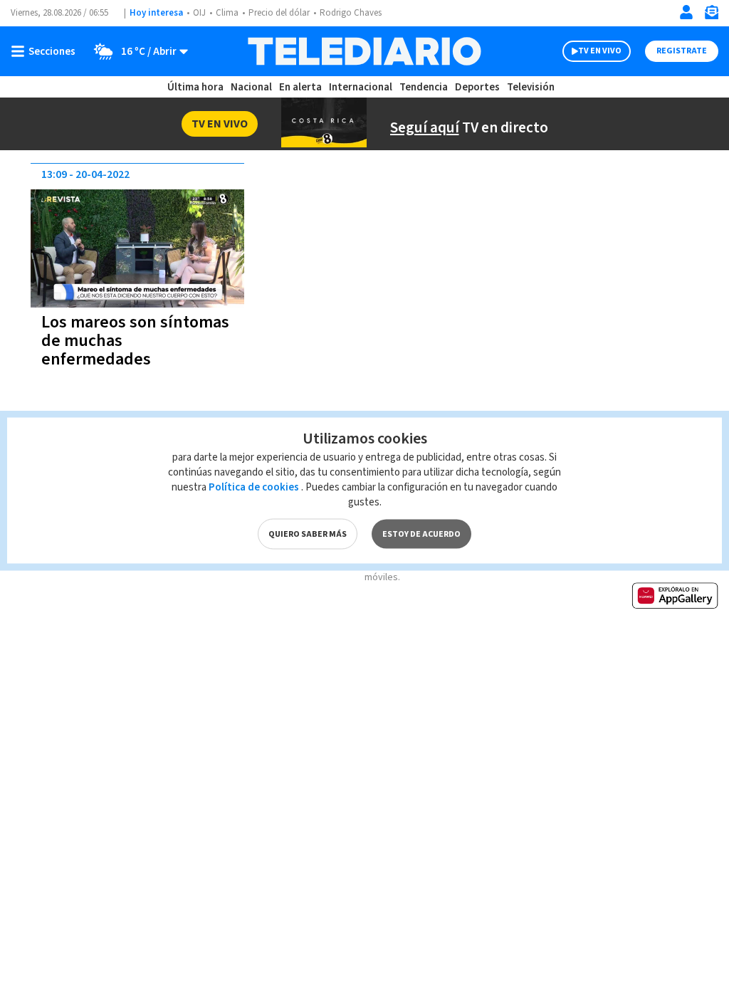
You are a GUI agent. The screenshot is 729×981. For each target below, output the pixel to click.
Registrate (681, 51)
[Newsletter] (711, 15)
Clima (227, 12)
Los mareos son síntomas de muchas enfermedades (135, 341)
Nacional (251, 87)
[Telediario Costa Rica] (364, 51)
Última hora (195, 87)
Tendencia (423, 87)
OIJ (199, 12)
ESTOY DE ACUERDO (421, 534)
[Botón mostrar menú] (46, 51)
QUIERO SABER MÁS (307, 534)
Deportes (477, 87)
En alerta (300, 87)
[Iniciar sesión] (686, 12)
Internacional (360, 87)
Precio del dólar (279, 12)
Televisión (531, 87)
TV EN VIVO (600, 51)
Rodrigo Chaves (351, 12)
